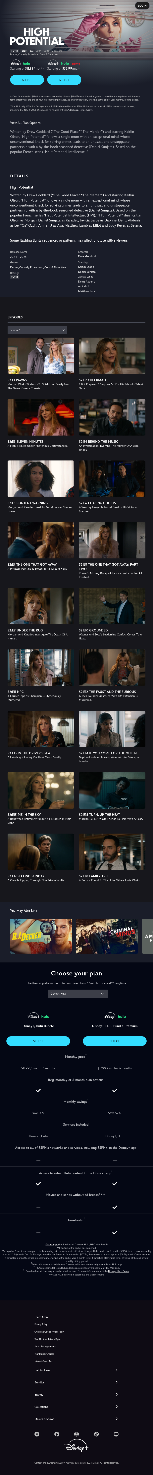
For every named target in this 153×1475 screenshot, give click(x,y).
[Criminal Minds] (107, 936)
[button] (76, 1370)
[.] (36, 1434)
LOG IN (142, 5)
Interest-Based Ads (43, 1361)
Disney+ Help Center (118, 1271)
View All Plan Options (25, 123)
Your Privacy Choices (44, 1354)
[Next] (146, 936)
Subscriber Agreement (45, 1346)
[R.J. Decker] (41, 936)
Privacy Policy (40, 1324)
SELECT (27, 79)
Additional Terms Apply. (80, 110)
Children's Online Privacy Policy (49, 1332)
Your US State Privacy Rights (47, 1339)
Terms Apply (52, 1244)
